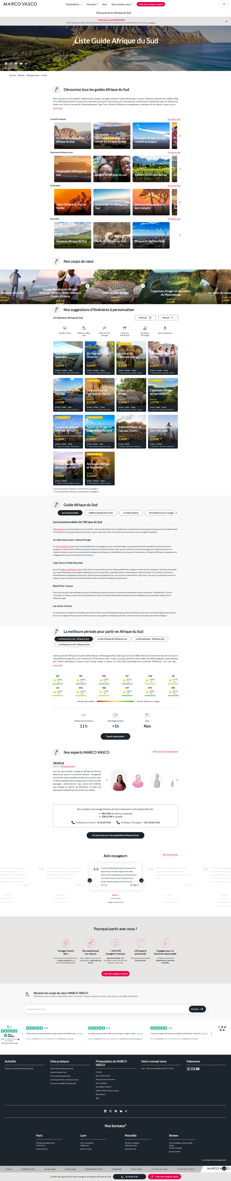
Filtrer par (143, 317)
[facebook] (16, 63)
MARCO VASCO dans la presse (107, 1091)
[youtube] (21, 63)
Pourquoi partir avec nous (105, 1079)
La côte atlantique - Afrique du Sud (150, 639)
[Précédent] (107, 780)
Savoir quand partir (115, 736)
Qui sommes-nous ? (103, 1076)
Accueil (13, 75)
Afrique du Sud (33, 75)
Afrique (21, 75)
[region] (142, 780)
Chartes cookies (136, 1169)
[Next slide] (180, 136)
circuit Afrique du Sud (65, 546)
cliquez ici (152, 23)
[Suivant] (177, 780)
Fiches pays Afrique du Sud (60, 1076)
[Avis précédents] (22, 1034)
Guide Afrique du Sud (58, 1072)
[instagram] (11, 63)
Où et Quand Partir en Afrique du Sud (64, 1080)
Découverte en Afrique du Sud (113, 12)
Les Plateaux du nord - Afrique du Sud (74, 644)
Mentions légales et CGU (93, 1169)
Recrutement (101, 1094)
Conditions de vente (28, 1169)
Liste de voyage (70, 1169)
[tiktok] (26, 63)
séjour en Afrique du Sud (71, 569)
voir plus (79, 1033)
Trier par (165, 317)
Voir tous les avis (170, 854)
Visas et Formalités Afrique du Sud (63, 1083)
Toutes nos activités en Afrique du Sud (19, 1068)
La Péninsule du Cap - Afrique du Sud (73, 639)
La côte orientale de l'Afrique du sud (112, 639)
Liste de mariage (49, 1169)
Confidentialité (117, 1169)
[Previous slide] (90, 880)
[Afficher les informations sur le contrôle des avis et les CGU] (18, 1039)
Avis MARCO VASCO (104, 1087)
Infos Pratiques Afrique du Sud (61, 1068)
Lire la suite (57, 108)
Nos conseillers (101, 1083)
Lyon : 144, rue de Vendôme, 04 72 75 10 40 (157, 1068)
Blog (97, 1098)
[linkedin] (6, 63)
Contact (99, 1072)
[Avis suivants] (211, 1034)
